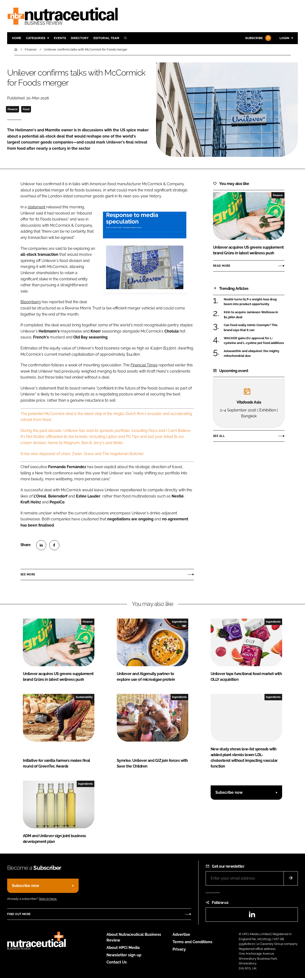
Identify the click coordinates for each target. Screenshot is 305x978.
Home (16, 38)
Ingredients (179, 621)
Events (60, 38)
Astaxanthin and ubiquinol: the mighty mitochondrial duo (251, 353)
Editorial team (106, 38)
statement (36, 207)
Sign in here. (48, 899)
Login (284, 38)
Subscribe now (229, 792)
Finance (13, 109)
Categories (35, 38)
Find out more (18, 914)
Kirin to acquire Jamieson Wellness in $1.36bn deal (251, 315)
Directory (80, 38)
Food (26, 109)
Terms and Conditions (192, 942)
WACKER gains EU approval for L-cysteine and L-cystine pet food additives (254, 341)
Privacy (179, 949)
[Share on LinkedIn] (41, 545)
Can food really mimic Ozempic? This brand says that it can (250, 328)
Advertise (181, 934)
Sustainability (84, 697)
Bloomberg (30, 302)
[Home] (16, 49)
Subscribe (254, 38)
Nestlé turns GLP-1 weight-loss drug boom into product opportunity (250, 302)
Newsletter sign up (124, 955)
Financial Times (144, 365)
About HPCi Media (123, 947)
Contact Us (117, 962)
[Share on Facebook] (54, 545)
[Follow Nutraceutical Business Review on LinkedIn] (252, 916)
